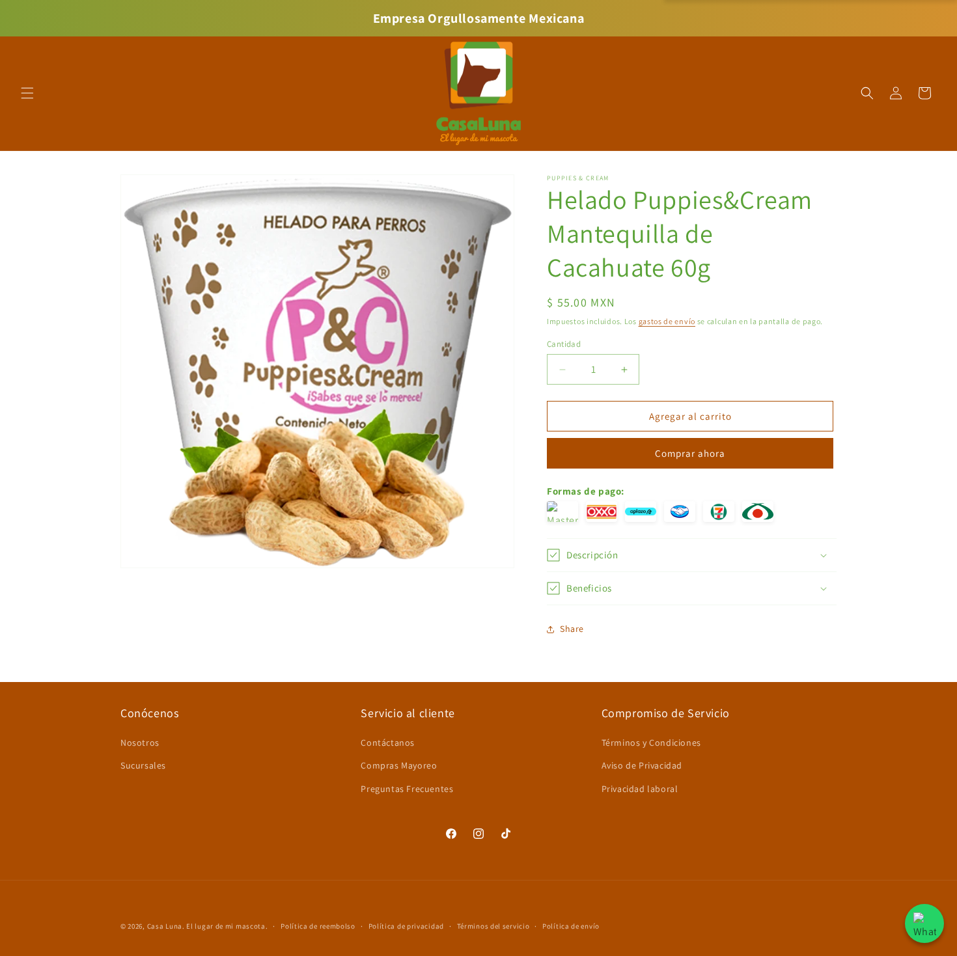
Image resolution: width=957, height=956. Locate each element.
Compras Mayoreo (399, 765)
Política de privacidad (406, 926)
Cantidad (564, 343)
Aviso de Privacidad (642, 765)
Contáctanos (388, 742)
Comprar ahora (690, 453)
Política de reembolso (318, 926)
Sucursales (143, 765)
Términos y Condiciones (651, 742)
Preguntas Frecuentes (407, 789)
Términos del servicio (493, 926)
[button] (27, 93)
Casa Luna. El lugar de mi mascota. (207, 926)
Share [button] (572, 629)
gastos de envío (667, 321)
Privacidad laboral (640, 789)
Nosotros (140, 742)
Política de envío (571, 926)
